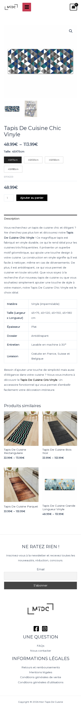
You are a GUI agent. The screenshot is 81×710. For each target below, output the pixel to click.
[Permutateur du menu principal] (26, 7)
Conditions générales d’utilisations (40, 682)
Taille (7, 151)
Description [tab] (11, 218)
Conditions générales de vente (40, 677)
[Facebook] (36, 629)
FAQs (40, 645)
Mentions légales (40, 672)
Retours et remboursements (40, 667)
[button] (70, 31)
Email (40, 569)
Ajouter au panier (31, 197)
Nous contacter (40, 650)
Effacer (8, 177)
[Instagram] (45, 629)
